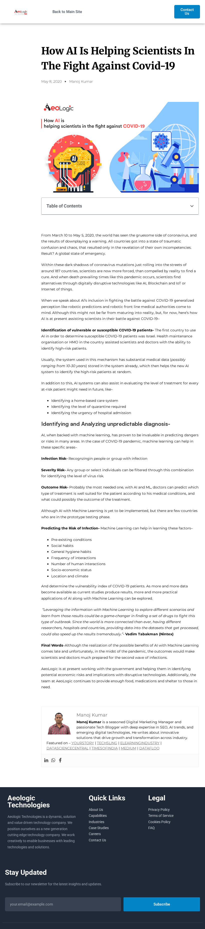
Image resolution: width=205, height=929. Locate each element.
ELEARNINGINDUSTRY (140, 743)
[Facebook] (60, 760)
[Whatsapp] (53, 760)
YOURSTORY (83, 743)
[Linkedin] (46, 760)
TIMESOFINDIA (105, 748)
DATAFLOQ (149, 748)
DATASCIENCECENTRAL (67, 748)
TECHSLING (107, 743)
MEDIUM (128, 748)
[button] (192, 206)
